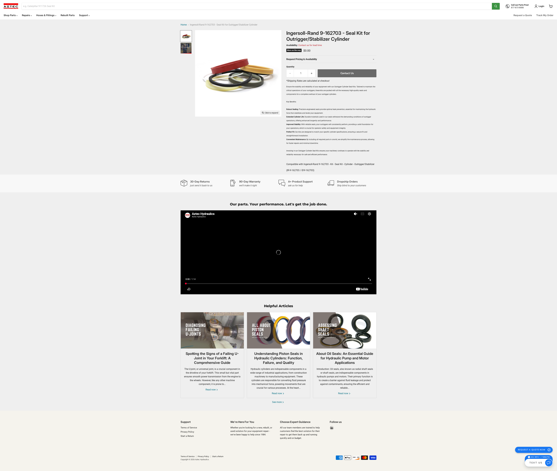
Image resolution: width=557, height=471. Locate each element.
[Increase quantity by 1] (311, 73)
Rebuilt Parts (68, 15)
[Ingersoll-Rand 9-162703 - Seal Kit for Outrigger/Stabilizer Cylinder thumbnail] (186, 36)
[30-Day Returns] (205, 183)
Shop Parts (10, 15)
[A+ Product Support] (303, 183)
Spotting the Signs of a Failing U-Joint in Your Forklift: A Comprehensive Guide (212, 358)
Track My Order (544, 15)
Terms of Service (189, 427)
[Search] (496, 6)
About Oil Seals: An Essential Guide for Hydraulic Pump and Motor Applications (344, 358)
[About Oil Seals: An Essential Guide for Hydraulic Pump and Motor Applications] (344, 330)
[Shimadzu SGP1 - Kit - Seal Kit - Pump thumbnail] (186, 48)
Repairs (26, 15)
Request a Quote (522, 15)
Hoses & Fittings (45, 15)
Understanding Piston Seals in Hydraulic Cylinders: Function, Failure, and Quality (278, 358)
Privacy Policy (187, 432)
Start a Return (187, 436)
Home (184, 24)
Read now (211, 389)
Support (84, 15)
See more (277, 402)
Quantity (290, 67)
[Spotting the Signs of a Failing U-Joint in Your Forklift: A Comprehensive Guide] (212, 330)
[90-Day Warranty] (254, 183)
